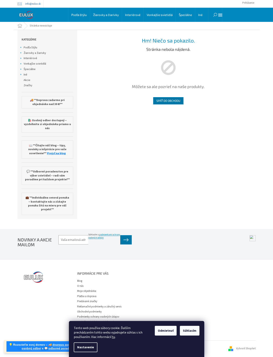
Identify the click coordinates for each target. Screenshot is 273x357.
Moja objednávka (86, 291)
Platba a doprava (86, 296)
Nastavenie (85, 347)
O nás (80, 286)
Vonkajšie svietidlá (35, 64)
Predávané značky (87, 301)
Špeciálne (30, 69)
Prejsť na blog (56, 153)
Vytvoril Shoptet (246, 349)
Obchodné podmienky (89, 311)
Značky (28, 85)
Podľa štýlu (30, 48)
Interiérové (30, 58)
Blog (79, 281)
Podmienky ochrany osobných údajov (98, 317)
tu (113, 337)
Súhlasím (189, 330)
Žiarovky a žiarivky (35, 53)
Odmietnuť (166, 330)
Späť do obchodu (168, 100)
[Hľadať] (215, 15)
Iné (25, 75)
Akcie (27, 80)
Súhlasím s (104, 236)
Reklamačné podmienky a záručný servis (99, 306)
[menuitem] (79, 15)
